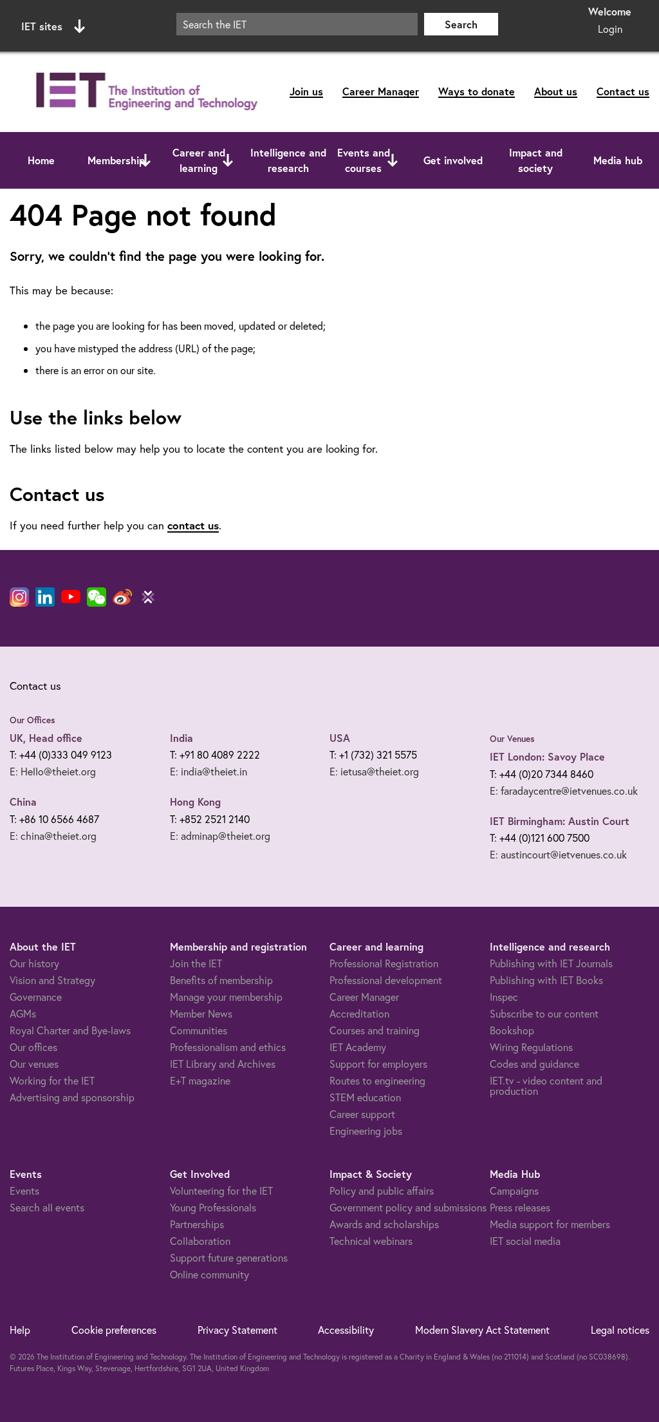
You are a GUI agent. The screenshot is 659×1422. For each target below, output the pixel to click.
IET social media (525, 1240)
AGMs (23, 1013)
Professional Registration (384, 963)
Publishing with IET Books (546, 980)
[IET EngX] (148, 597)
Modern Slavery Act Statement (482, 1329)
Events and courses (363, 160)
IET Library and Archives (222, 1063)
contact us (193, 525)
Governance (36, 996)
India (181, 737)
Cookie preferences (113, 1329)
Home (41, 160)
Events (24, 1190)
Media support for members (550, 1224)
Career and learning (198, 160)
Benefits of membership (221, 980)
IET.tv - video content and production (546, 1085)
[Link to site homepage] (144, 91)
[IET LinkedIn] (45, 597)
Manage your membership (226, 996)
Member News (201, 1013)
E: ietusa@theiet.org (374, 771)
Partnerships (197, 1224)
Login (610, 28)
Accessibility (346, 1329)
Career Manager (380, 91)
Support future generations (229, 1257)
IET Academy (358, 1047)
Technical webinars (371, 1240)
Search (461, 24)
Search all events (47, 1207)
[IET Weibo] (122, 597)
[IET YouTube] (70, 599)
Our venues (34, 1063)
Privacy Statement (237, 1329)
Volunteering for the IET (221, 1190)
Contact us (623, 91)
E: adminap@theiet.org (220, 835)
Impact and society (535, 160)
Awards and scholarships (384, 1224)
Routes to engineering (377, 1080)
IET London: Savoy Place (547, 756)
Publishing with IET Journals (551, 963)
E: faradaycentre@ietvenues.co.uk (564, 790)
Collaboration (200, 1240)
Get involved (453, 160)
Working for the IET (52, 1080)
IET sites (41, 26)
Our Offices (32, 720)
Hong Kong (195, 801)
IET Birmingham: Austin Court (559, 821)
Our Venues (512, 738)
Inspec (504, 996)
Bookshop (512, 1030)
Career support (362, 1114)
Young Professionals (213, 1207)
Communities (198, 1030)
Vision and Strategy (52, 980)
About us (555, 91)
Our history (34, 963)
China (23, 801)
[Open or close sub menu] (145, 160)
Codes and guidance (534, 1063)
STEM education (365, 1097)
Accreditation (359, 1013)
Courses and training (375, 1030)
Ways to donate (476, 91)
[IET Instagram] (19, 597)
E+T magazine (200, 1080)
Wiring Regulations (531, 1047)
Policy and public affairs (382, 1190)
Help (20, 1329)
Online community (209, 1274)
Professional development (386, 980)
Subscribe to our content (544, 1013)
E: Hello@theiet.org (53, 771)
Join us (306, 91)
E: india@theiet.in (208, 771)
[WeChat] (96, 597)
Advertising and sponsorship (72, 1097)
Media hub (617, 160)
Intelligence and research (288, 160)
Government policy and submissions (408, 1207)
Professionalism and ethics (228, 1047)
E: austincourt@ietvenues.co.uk (558, 854)
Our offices (33, 1047)
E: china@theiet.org (53, 835)
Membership (116, 160)
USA (340, 737)
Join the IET (196, 963)
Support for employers (378, 1063)
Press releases (520, 1207)
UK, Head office (46, 737)
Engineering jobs (366, 1130)
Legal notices (620, 1329)
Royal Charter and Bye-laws (70, 1030)
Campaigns (514, 1190)
